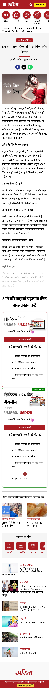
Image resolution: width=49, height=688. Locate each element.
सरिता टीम (17, 59)
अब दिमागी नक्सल (29, 653)
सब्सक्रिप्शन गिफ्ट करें (19, 419)
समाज (33, 552)
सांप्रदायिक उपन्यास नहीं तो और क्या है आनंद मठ (33, 608)
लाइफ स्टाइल (19, 28)
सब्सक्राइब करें (25, 339)
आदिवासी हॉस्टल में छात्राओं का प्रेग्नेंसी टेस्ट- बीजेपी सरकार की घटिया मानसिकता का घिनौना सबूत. (24, 591)
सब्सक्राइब (40, 4)
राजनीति (21, 552)
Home (5, 28)
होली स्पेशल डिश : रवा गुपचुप (35, 524)
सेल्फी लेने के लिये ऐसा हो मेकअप (11, 524)
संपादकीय (25, 633)
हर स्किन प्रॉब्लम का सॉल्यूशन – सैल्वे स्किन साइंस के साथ (22, 571)
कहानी (9, 552)
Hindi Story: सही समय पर (32, 622)
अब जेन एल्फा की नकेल (32, 637)
